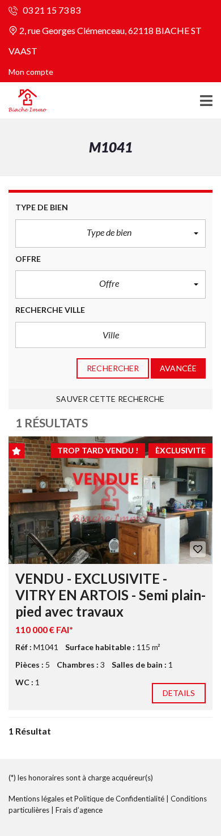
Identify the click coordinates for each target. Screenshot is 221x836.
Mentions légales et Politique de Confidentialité (86, 798)
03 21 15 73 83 (50, 10)
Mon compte (30, 72)
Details (179, 693)
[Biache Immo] (23, 100)
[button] (110, 233)
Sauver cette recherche (110, 399)
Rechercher (113, 368)
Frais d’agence (79, 809)
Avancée (178, 368)
